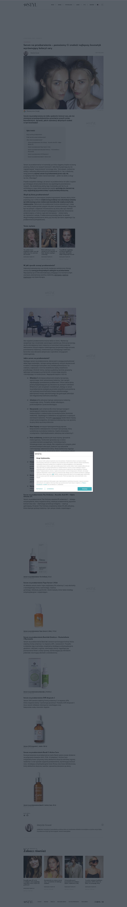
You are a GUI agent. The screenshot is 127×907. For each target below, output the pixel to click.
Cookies (45, 484)
